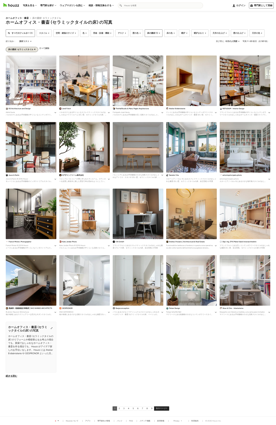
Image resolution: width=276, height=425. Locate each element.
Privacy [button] (176, 421)
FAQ (131, 421)
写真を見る (28, 5)
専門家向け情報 (103, 421)
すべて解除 (44, 48)
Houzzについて (72, 421)
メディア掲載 (145, 421)
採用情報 (160, 421)
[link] (17, 18)
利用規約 (195, 421)
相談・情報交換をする (100, 5)
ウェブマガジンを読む (71, 5)
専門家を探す (47, 5)
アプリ (88, 421)
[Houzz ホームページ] (11, 5)
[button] (20, 33)
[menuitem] (30, 5)
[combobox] (160, 5)
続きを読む (11, 376)
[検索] (121, 5)
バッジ (119, 421)
